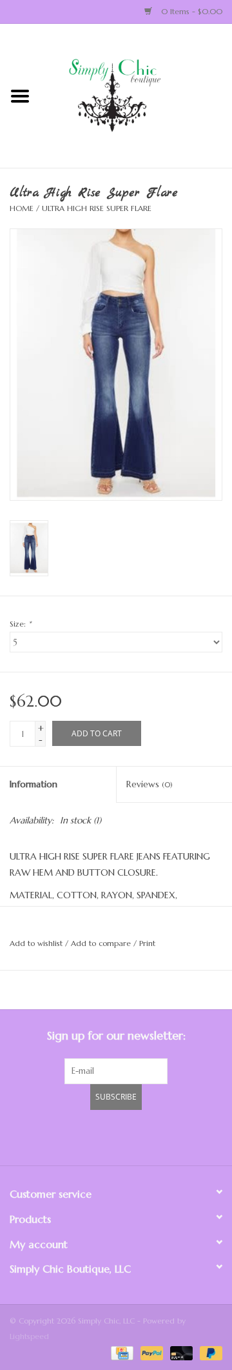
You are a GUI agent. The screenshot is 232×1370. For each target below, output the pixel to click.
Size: (20, 624)
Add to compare (102, 943)
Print (147, 943)
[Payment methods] (120, 1352)
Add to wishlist (36, 943)
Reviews (149, 784)
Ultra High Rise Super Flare (96, 208)
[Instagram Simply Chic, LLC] (185, 1135)
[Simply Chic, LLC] (136, 95)
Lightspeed (29, 1336)
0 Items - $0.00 (190, 11)
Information (33, 784)
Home (22, 208)
